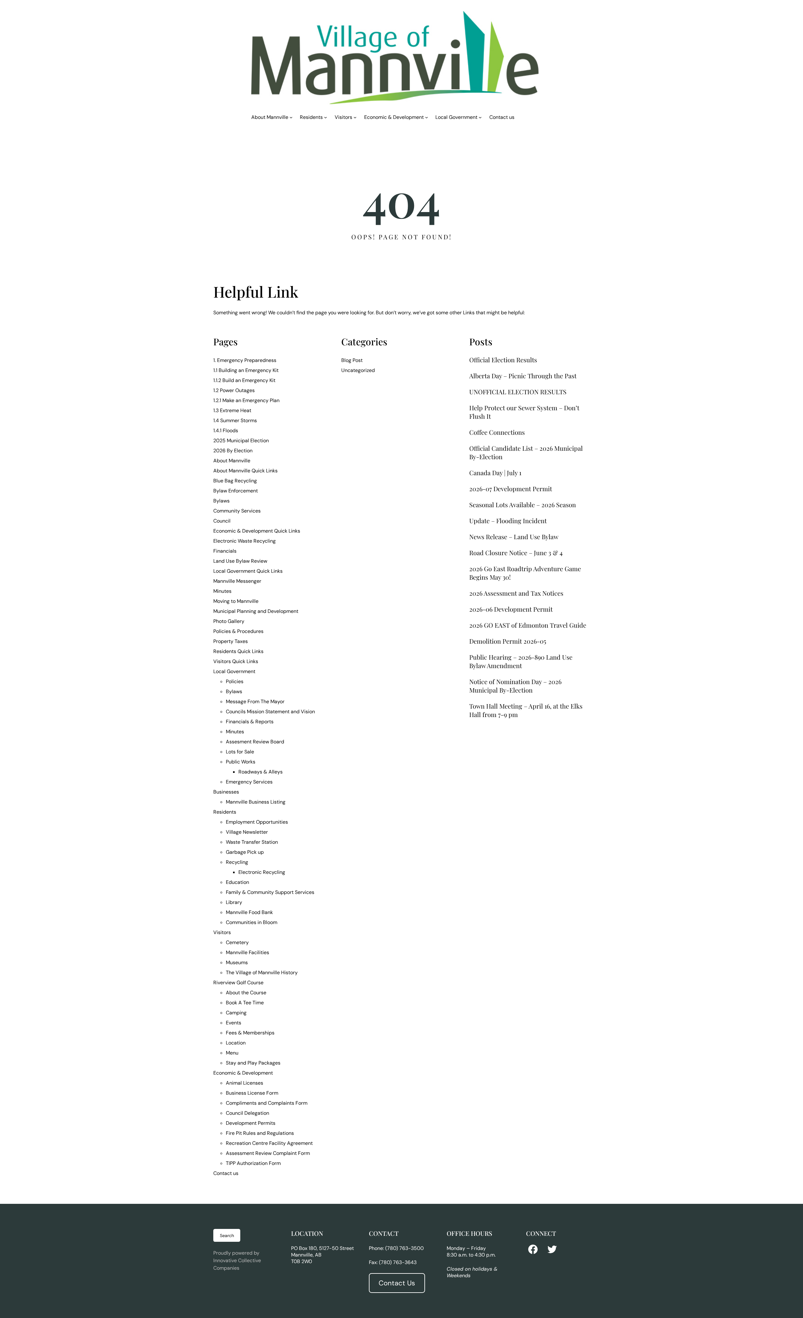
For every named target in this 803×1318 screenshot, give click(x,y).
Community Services (237, 511)
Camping (236, 1012)
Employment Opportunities (257, 822)
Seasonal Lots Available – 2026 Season (522, 504)
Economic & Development (243, 1073)
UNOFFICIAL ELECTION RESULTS (517, 391)
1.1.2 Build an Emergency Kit (244, 380)
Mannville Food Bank (249, 912)
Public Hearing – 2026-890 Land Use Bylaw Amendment (520, 661)
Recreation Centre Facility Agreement (269, 1143)
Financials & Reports (250, 721)
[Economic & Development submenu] (426, 117)
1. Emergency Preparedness (244, 360)
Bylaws (221, 500)
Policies (234, 681)
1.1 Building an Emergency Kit (246, 370)
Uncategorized (358, 370)
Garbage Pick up (245, 852)
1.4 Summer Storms (235, 420)
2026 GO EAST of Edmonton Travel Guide (527, 625)
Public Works (240, 761)
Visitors (222, 932)
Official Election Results (503, 359)
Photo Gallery (228, 621)
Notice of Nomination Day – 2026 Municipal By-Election (515, 685)
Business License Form (252, 1093)
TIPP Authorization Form (253, 1163)
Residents (224, 812)
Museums (237, 962)
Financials (225, 551)
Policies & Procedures (238, 631)
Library (234, 902)
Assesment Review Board (255, 741)
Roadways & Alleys (260, 771)
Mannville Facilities (247, 952)
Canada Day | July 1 (495, 472)
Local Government (234, 671)
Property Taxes (230, 641)
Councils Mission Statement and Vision (270, 711)
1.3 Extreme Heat (232, 410)
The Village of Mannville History (262, 972)
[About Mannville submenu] (291, 117)
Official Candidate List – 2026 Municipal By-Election (526, 452)
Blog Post (352, 360)
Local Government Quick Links (248, 571)
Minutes (222, 591)
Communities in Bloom (251, 922)
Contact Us (397, 1283)
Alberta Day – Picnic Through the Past (523, 375)
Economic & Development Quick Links (256, 531)
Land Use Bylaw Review (240, 561)
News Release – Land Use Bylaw (513, 536)
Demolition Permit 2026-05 (507, 641)
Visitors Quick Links (235, 661)
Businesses (226, 792)
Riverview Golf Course (238, 982)
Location (236, 1042)
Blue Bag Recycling (235, 480)
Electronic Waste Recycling (244, 541)
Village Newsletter (247, 832)
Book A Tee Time (245, 1002)
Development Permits (250, 1123)
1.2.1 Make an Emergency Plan (246, 400)
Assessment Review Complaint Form (268, 1153)
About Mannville (231, 460)
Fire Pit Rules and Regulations (260, 1133)
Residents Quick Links (238, 651)
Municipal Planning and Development (255, 611)
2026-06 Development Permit (511, 609)
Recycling (237, 862)
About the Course (246, 992)
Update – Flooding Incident (508, 520)
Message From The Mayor (255, 701)
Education (237, 882)
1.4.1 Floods (225, 430)
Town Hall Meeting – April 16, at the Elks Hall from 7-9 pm (525, 710)
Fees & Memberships (250, 1032)
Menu (232, 1053)
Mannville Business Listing (255, 802)
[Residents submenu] (325, 117)
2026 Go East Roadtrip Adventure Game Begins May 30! (525, 572)
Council (222, 521)
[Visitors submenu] (355, 117)
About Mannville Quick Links (245, 470)
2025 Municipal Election (241, 440)
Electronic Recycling (261, 872)
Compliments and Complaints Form (266, 1103)
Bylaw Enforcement (235, 490)
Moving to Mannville (235, 601)
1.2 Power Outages (234, 390)
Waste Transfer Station (252, 842)
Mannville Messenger (237, 581)
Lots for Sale (240, 751)
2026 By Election (233, 450)
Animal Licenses (244, 1083)
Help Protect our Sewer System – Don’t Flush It (524, 411)
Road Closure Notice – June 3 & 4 (516, 552)
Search (227, 1235)
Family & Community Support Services (270, 892)
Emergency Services (249, 782)
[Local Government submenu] (480, 117)
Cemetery (237, 942)
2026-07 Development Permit (510, 488)
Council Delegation (247, 1113)
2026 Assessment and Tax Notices (516, 593)
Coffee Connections (497, 432)
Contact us (225, 1173)
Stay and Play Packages (253, 1063)
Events (233, 1022)
